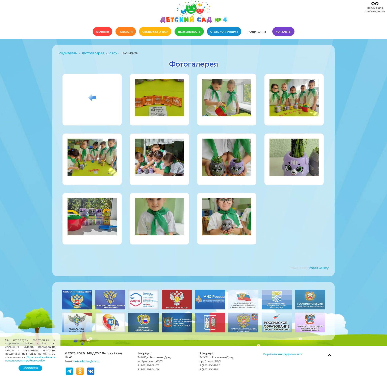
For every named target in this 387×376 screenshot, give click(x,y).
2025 (113, 53)
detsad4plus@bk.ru (86, 361)
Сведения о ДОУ (155, 31)
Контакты (283, 31)
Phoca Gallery (319, 268)
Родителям (257, 31)
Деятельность (189, 31)
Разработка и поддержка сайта (282, 354)
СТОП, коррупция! (224, 31)
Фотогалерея (93, 53)
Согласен (30, 368)
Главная (102, 31)
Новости (126, 31)
